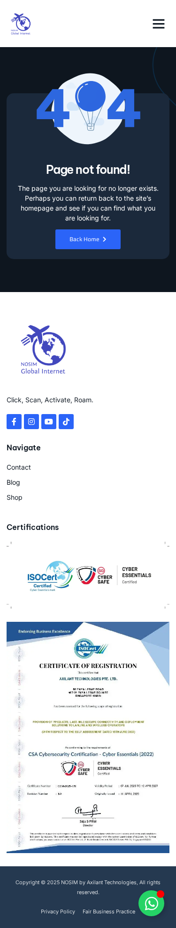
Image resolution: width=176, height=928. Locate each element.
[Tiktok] (66, 421)
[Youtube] (48, 421)
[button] (158, 23)
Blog (13, 482)
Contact (19, 467)
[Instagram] (31, 421)
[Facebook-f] (14, 421)
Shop (15, 497)
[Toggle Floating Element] (151, 903)
